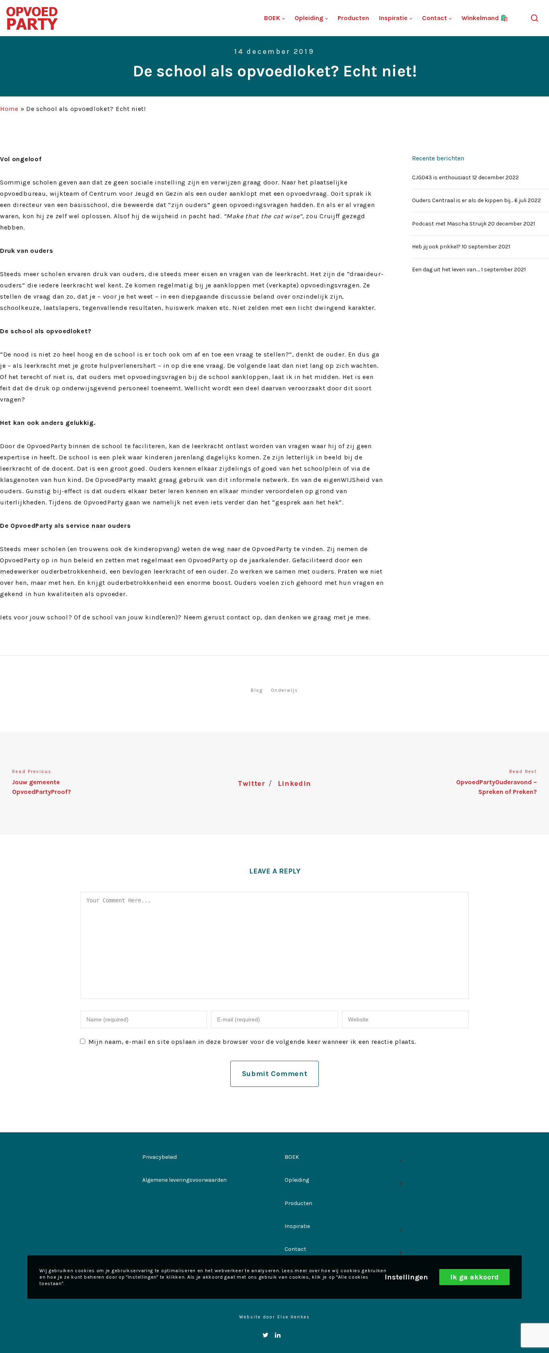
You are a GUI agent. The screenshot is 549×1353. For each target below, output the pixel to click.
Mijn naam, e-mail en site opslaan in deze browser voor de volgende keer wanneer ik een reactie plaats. (252, 1042)
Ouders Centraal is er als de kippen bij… (462, 200)
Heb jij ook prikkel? (436, 246)
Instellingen (406, 1277)
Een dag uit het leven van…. (446, 269)
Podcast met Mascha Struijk (449, 223)
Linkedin (294, 783)
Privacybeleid (159, 1157)
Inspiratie (297, 1226)
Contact (295, 1249)
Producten (298, 1203)
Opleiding (297, 1180)
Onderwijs (284, 690)
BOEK (292, 1157)
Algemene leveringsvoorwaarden (184, 1180)
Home (9, 109)
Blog (257, 690)
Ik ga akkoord (474, 1277)
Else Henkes (293, 1317)
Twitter (251, 783)
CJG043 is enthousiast (441, 177)
